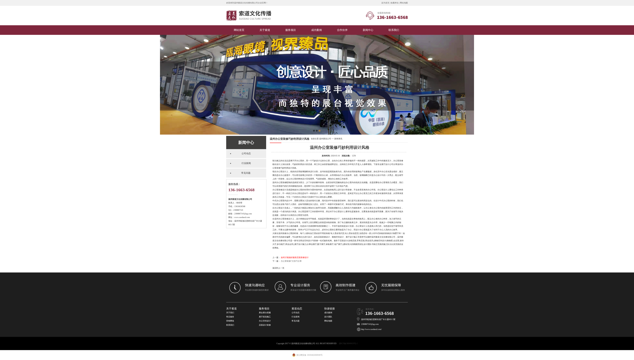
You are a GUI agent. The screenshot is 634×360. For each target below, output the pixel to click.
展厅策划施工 (265, 317)
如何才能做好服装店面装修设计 (295, 257)
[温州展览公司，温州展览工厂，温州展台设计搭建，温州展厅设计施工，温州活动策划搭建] (248, 24)
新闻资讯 (338, 139)
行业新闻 (295, 317)
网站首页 (239, 30)
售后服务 (230, 317)
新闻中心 (368, 30)
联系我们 (393, 30)
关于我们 (230, 312)
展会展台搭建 (265, 312)
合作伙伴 (342, 30)
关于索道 (265, 30)
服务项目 (290, 30)
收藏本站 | (395, 3)
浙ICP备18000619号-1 (348, 343)
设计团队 (328, 317)
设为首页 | (386, 3)
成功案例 (316, 30)
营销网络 (230, 321)
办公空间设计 (265, 321)
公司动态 (295, 312)
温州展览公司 (325, 139)
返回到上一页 (278, 268)
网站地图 (404, 3)
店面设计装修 (265, 325)
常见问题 (296, 321)
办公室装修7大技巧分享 (291, 261)
